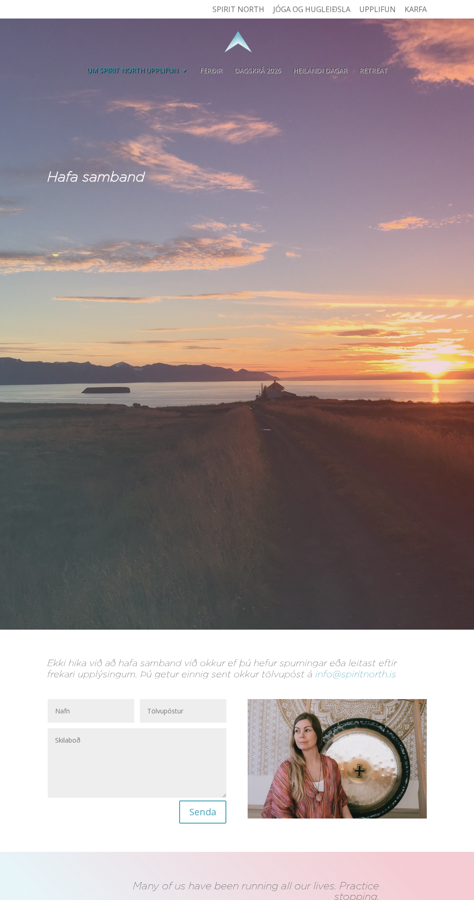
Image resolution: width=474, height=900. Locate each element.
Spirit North (238, 10)
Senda (202, 812)
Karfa (416, 10)
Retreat (373, 71)
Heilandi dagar (320, 71)
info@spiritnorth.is (355, 674)
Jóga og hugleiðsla (311, 10)
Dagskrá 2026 (257, 71)
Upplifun (377, 10)
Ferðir (211, 71)
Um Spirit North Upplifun (132, 71)
